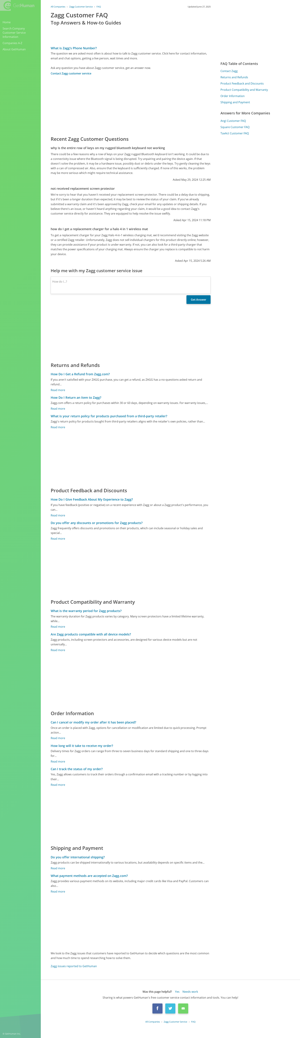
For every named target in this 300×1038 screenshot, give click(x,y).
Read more (58, 390)
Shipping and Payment (235, 102)
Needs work (190, 992)
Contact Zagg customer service (71, 73)
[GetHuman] (17, 5)
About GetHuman (14, 49)
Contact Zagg (229, 71)
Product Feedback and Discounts (242, 83)
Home (7, 22)
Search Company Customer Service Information (14, 33)
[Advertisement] (131, 105)
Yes (177, 992)
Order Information (232, 96)
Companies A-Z (12, 43)
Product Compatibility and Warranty (244, 90)
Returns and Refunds (234, 77)
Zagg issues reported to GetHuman (74, 966)
